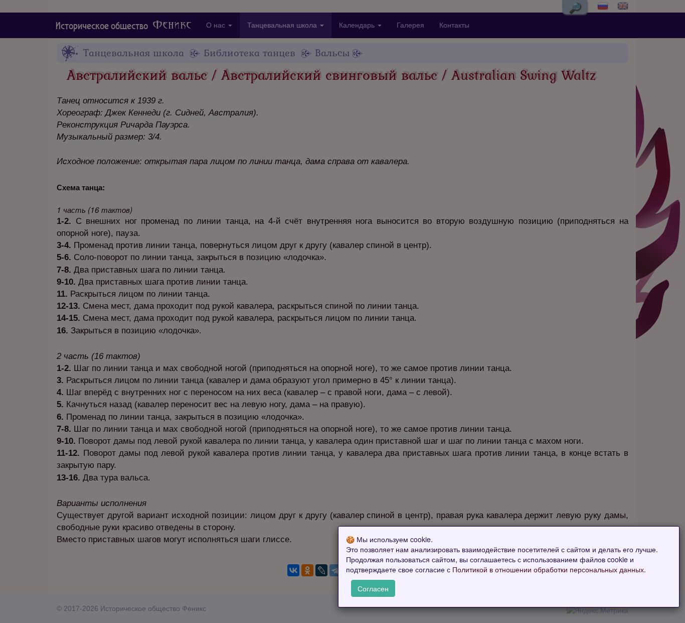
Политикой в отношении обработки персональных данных (548, 570)
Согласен (373, 588)
